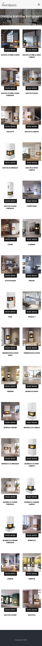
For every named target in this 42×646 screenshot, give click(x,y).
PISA (10, 317)
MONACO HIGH (31, 391)
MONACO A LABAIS (32, 427)
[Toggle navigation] (33, 4)
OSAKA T (31, 317)
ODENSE (10, 391)
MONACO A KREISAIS (10, 464)
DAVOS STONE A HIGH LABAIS (32, 56)
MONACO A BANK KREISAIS (10, 541)
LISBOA (10, 579)
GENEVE (31, 579)
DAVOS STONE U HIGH (10, 55)
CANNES (31, 244)
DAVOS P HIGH (32, 93)
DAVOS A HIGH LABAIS (32, 169)
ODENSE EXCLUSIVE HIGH (10, 354)
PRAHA (32, 281)
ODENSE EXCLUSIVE (32, 353)
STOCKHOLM (10, 281)
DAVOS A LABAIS (32, 131)
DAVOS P (10, 131)
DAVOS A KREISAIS (10, 168)
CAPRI (10, 244)
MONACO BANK (10, 427)
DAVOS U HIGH (10, 615)
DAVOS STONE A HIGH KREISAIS (10, 94)
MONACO (32, 540)
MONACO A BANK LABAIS (31, 503)
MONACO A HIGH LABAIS (32, 465)
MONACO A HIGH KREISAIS (10, 503)
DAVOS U (32, 615)
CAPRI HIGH (32, 206)
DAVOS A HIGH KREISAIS (10, 207)
